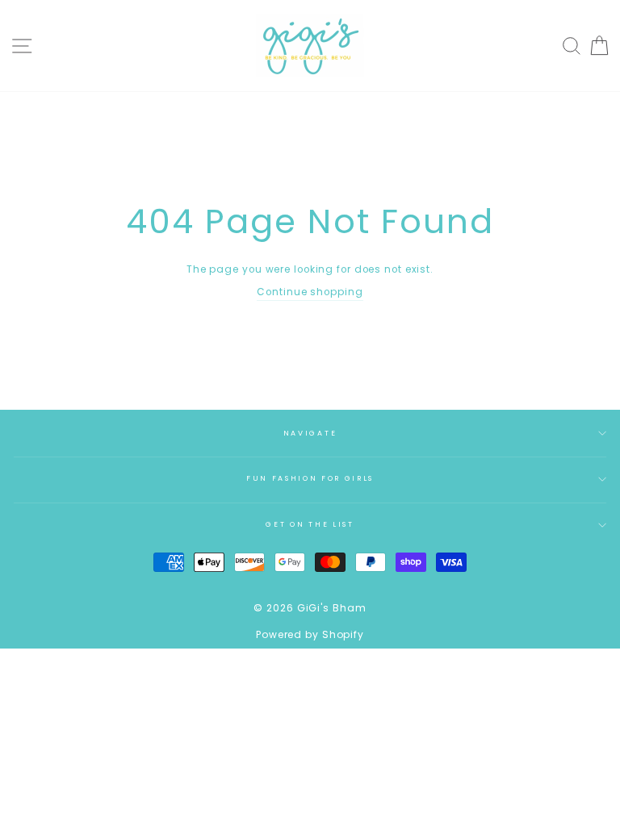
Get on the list (310, 524)
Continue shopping (309, 292)
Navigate (310, 433)
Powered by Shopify (310, 634)
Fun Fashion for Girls (310, 478)
